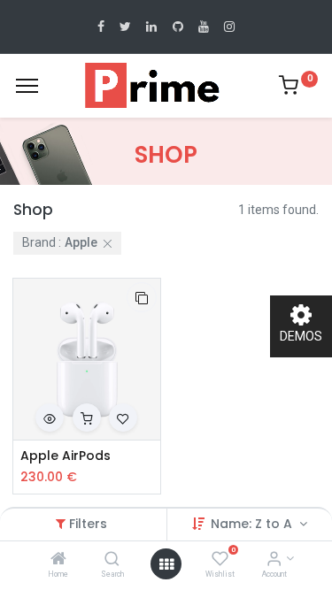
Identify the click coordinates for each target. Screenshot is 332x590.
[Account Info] (274, 560)
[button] (142, 297)
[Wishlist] (220, 560)
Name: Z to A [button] (253, 524)
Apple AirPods (65, 456)
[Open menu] (166, 564)
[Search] (112, 560)
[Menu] (27, 86)
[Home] (58, 560)
